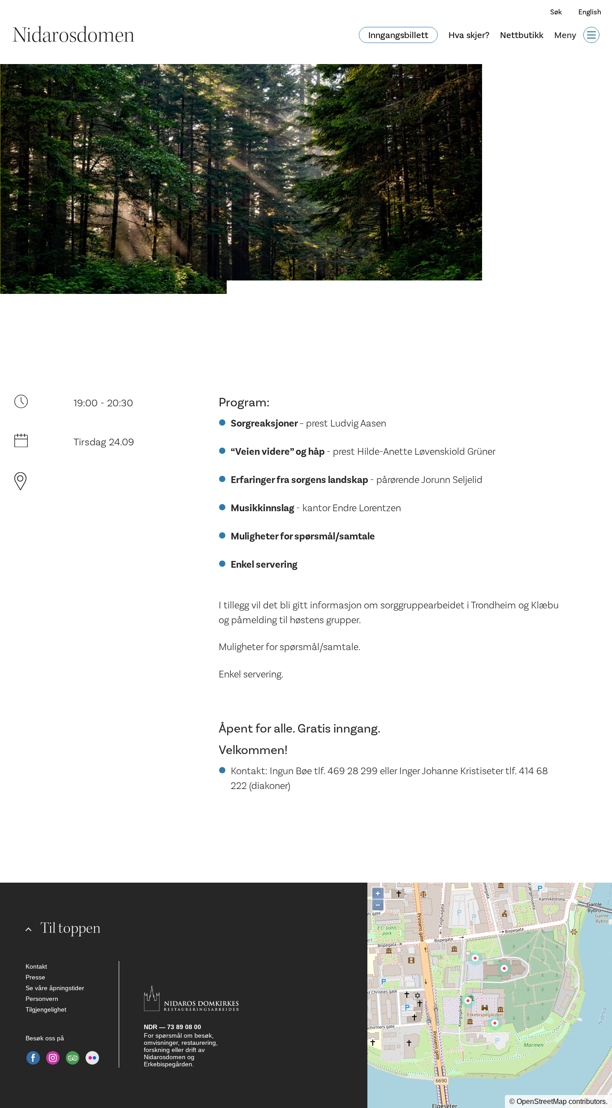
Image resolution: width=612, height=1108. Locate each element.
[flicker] (92, 1057)
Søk (556, 12)
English (589, 12)
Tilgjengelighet (46, 1009)
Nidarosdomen (73, 35)
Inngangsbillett (398, 35)
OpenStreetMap (542, 1101)
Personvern (42, 998)
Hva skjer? (468, 35)
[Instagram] (52, 1057)
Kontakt (36, 966)
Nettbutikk (521, 35)
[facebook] (33, 1057)
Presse (35, 977)
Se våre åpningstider (55, 988)
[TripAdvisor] (72, 1057)
